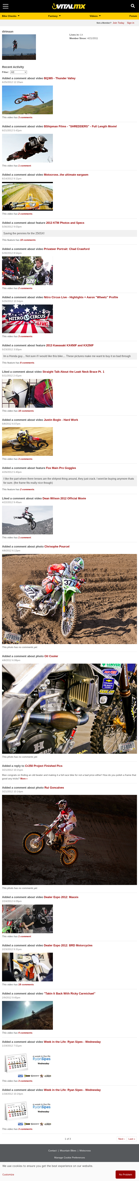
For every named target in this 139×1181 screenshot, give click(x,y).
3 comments (25, 117)
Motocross (85, 1150)
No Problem (125, 1174)
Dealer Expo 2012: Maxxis (61, 897)
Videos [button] (94, 16)
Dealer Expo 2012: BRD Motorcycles (68, 945)
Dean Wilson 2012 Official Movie (64, 498)
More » (23, 778)
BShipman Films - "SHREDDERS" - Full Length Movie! (80, 126)
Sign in (130, 22)
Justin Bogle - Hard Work (61, 419)
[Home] (69, 6)
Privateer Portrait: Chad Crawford (67, 249)
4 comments (25, 1032)
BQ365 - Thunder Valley (59, 78)
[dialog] (69, 1171)
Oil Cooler (51, 656)
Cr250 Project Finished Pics (43, 765)
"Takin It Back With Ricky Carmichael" (69, 993)
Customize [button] (8, 1174)
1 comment (24, 165)
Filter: (5, 72)
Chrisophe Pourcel (57, 546)
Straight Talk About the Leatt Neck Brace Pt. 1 (73, 371)
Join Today (118, 22)
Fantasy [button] (53, 16)
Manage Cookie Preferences (69, 1157)
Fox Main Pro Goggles (61, 468)
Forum (133, 16)
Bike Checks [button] (9, 16)
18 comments (26, 984)
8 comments (27, 362)
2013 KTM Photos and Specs (65, 222)
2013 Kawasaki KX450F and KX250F (70, 345)
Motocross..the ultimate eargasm (66, 174)
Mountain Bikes (68, 1150)
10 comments (28, 240)
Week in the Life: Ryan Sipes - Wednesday (72, 1041)
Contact (52, 1150)
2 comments (25, 213)
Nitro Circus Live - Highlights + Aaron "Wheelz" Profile (81, 297)
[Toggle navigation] (5, 6)
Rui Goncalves (54, 787)
